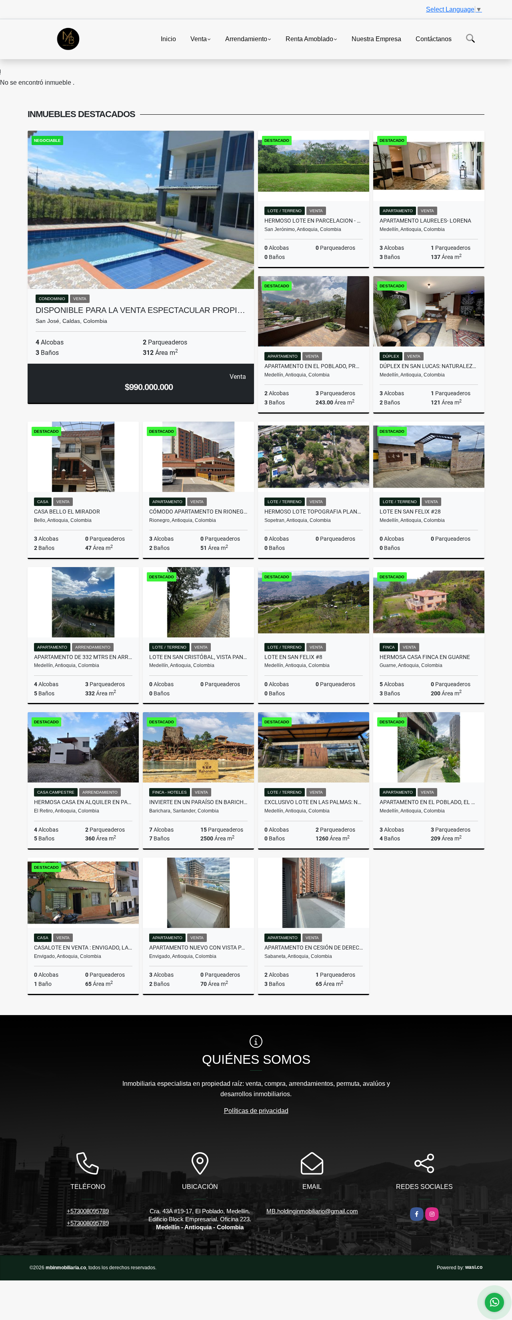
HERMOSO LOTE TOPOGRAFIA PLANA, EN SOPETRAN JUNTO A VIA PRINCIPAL (313, 511)
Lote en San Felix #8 (293, 657)
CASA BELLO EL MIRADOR (67, 511)
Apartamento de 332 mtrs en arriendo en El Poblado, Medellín (83, 657)
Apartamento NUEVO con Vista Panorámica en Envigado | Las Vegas (198, 947)
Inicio (168, 38)
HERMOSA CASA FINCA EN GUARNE (425, 657)
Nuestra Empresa (376, 38)
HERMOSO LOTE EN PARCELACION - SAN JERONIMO (313, 220)
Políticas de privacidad (256, 1110)
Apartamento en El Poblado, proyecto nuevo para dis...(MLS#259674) (313, 366)
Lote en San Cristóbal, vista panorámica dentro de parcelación (198, 657)
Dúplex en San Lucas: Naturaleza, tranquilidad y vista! (429, 366)
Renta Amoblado (309, 38)
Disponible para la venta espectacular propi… (140, 310)
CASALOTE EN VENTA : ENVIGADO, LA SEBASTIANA (83, 947)
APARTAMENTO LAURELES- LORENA (425, 220)
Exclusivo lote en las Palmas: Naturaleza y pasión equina (313, 802)
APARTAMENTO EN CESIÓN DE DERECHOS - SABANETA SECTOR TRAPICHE (313, 947)
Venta (198, 38)
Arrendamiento (246, 38)
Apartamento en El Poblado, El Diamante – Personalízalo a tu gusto (429, 802)
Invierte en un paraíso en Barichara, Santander (198, 802)
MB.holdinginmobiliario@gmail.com (312, 1211)
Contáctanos (434, 38)
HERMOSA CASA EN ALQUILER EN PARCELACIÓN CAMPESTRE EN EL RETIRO (83, 802)
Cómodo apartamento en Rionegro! (198, 511)
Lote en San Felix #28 (410, 511)
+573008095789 (88, 1211)
